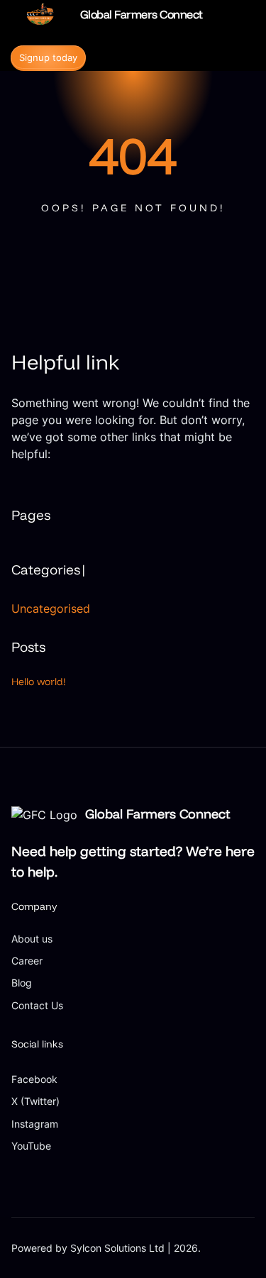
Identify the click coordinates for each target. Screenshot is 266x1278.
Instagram (34, 1124)
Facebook (34, 1079)
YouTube (31, 1146)
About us (31, 939)
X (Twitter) (35, 1101)
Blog (21, 983)
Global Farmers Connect (141, 14)
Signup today (48, 57)
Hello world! (38, 681)
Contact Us (37, 1005)
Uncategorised (50, 608)
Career (27, 961)
